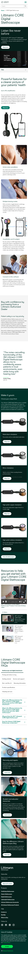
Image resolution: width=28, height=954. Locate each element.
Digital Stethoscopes (6, 896)
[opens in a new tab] (14, 138)
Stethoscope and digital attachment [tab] (12, 670)
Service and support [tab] (18, 679)
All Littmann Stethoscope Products (10, 905)
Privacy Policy (6, 942)
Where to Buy (4, 917)
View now (7, 854)
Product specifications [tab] (8, 687)
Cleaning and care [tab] (7, 691)
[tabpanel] (14, 711)
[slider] (4, 69)
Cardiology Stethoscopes (7, 891)
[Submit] (25, 6)
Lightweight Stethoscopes (7, 899)
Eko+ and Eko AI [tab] (6, 683)
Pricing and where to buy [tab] (9, 674)
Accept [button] (7, 946)
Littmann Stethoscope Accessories (10, 902)
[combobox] (14, 6)
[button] (7, 951)
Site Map (3, 914)
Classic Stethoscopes (6, 894)
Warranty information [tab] (20, 683)
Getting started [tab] (6, 679)
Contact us (4, 912)
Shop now (5, 47)
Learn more (7, 772)
